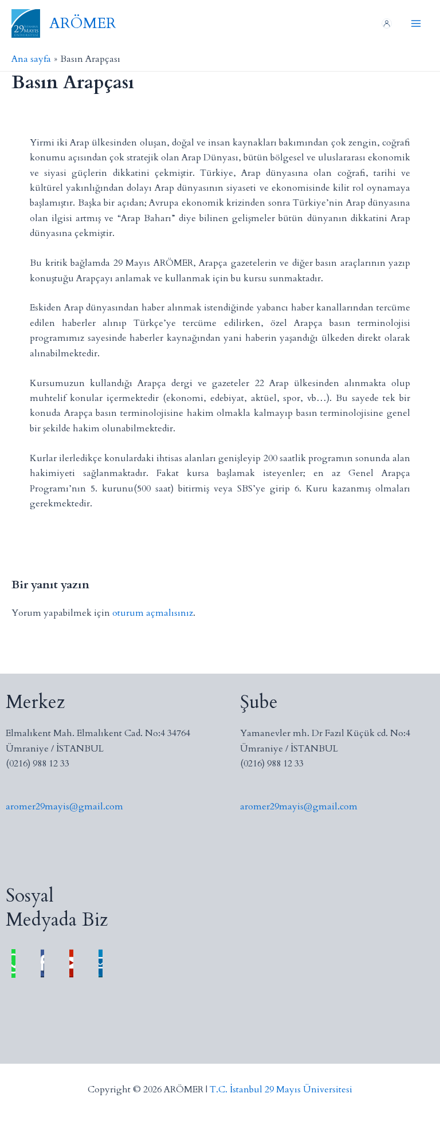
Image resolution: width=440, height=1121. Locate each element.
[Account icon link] (387, 23)
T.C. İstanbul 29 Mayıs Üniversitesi (281, 1089)
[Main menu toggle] (416, 23)
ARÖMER (82, 23)
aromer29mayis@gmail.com (64, 806)
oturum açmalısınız (152, 613)
